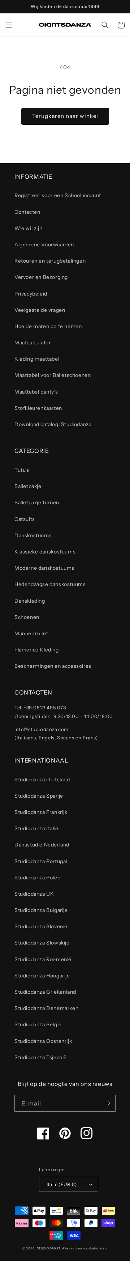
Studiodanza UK (34, 894)
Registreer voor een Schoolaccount (57, 195)
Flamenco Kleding (36, 649)
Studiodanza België (38, 1024)
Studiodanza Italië (36, 828)
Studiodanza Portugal (40, 861)
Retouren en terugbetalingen (50, 261)
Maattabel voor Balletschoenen (52, 375)
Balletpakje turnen (36, 502)
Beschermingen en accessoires (52, 666)
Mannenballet (31, 633)
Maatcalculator (32, 342)
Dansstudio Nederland (41, 844)
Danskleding (29, 601)
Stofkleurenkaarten (38, 408)
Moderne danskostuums (44, 568)
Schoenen (26, 617)
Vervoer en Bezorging (41, 277)
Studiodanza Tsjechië (40, 1057)
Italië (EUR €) (62, 1184)
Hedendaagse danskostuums (50, 584)
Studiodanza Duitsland (42, 779)
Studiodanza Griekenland (45, 992)
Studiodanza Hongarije (42, 975)
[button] (9, 25)
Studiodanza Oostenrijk (43, 1041)
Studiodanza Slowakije (42, 942)
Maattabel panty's (36, 392)
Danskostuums (33, 535)
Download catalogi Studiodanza (52, 424)
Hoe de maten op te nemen (48, 326)
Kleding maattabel (36, 359)
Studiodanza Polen (37, 877)
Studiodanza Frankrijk (41, 812)
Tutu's (21, 470)
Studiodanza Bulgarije (41, 910)
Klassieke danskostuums (44, 551)
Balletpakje (28, 486)
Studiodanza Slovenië (41, 926)
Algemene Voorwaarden (44, 244)
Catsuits (24, 519)
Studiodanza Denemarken (46, 1008)
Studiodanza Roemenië (43, 959)
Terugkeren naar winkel (65, 115)
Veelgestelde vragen (39, 310)
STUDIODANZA (49, 1248)
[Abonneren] (107, 1103)
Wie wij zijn (28, 228)
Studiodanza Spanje (38, 796)
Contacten (27, 212)
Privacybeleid (30, 293)
